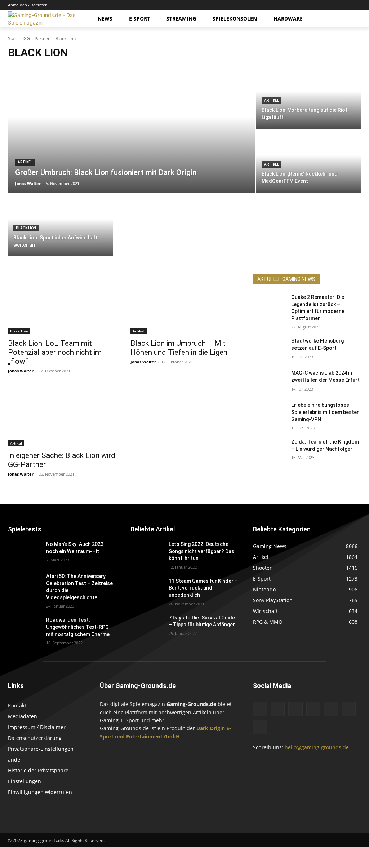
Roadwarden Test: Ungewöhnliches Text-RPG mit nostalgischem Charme (78, 627)
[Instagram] (317, 5)
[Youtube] (357, 5)
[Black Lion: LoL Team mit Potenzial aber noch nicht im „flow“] (62, 304)
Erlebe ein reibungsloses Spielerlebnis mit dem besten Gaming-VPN (325, 412)
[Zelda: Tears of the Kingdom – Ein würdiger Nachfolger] (269, 449)
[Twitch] (337, 5)
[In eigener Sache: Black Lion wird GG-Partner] (62, 416)
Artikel (25, 162)
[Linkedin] (327, 5)
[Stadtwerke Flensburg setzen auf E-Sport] (269, 349)
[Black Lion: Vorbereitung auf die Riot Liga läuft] (308, 97)
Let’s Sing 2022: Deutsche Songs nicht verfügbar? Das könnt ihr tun (201, 551)
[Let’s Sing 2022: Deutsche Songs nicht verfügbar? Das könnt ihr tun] (146, 552)
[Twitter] (347, 5)
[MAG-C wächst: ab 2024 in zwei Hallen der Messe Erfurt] (269, 381)
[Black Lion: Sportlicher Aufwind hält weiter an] (60, 225)
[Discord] (297, 5)
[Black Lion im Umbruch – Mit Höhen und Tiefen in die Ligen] (184, 304)
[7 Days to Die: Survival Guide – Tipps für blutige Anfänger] (146, 625)
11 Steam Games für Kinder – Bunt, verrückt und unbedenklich (203, 588)
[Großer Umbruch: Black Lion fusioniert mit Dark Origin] (131, 129)
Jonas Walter (21, 371)
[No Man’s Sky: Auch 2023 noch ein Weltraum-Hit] (24, 552)
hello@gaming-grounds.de (317, 747)
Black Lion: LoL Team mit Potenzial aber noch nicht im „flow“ (55, 352)
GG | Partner (36, 38)
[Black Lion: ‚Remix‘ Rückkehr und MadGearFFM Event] (308, 161)
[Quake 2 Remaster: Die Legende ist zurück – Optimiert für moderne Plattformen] (269, 305)
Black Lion (26, 228)
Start (13, 38)
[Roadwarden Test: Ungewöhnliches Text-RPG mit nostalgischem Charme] (24, 628)
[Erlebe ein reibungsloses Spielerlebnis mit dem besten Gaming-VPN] (269, 413)
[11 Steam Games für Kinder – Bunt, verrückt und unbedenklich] (146, 589)
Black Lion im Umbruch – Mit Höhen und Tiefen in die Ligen (178, 348)
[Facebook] (307, 5)
